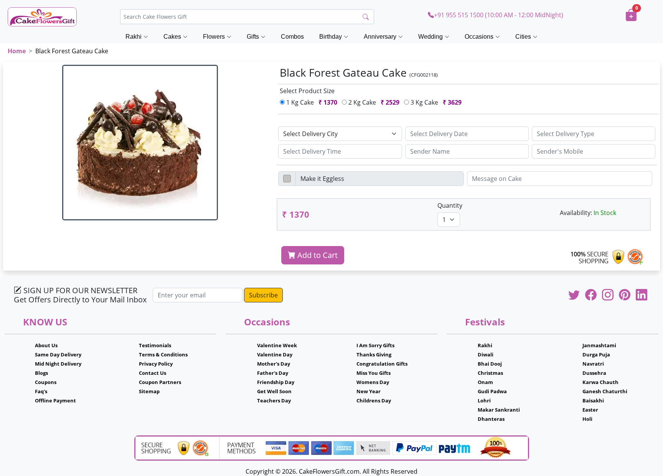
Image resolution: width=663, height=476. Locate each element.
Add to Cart (316, 255)
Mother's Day (273, 363)
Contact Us (152, 372)
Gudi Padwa (492, 391)
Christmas (490, 372)
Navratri (593, 363)
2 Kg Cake (373, 102)
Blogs (41, 372)
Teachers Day (274, 400)
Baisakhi (593, 400)
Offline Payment (55, 400)
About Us (46, 345)
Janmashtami (599, 345)
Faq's (41, 391)
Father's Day (272, 372)
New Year (368, 391)
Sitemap (149, 391)
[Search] (366, 16)
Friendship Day (275, 382)
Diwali (485, 354)
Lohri (484, 400)
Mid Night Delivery (58, 363)
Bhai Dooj (490, 363)
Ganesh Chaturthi (604, 391)
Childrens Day (373, 400)
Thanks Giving (373, 354)
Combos (292, 36)
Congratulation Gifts (381, 363)
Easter (590, 409)
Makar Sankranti (499, 409)
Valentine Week (277, 345)
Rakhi (485, 345)
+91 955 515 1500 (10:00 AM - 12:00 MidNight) (498, 15)
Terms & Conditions (163, 354)
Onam (485, 382)
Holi (587, 418)
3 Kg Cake (435, 102)
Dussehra (594, 372)
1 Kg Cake (311, 102)
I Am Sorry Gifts (375, 345)
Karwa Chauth (600, 382)
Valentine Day (274, 354)
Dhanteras (491, 418)
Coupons (45, 382)
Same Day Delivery (58, 354)
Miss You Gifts (373, 372)
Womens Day (372, 382)
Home (17, 51)
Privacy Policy (156, 363)
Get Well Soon (274, 391)
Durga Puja (596, 354)
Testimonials (155, 345)
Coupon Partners (160, 382)
